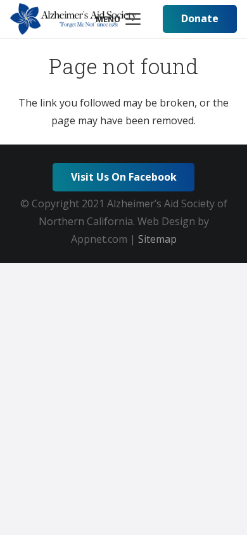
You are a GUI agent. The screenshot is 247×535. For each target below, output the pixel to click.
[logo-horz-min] (73, 19)
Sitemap (157, 239)
